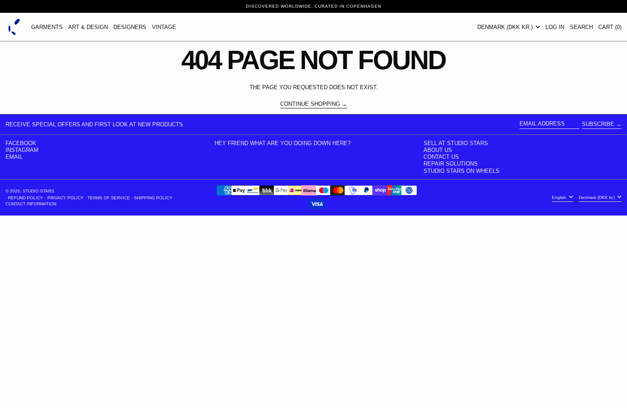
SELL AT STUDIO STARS (456, 143)
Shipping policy (153, 197)
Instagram (22, 150)
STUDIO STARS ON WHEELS (461, 171)
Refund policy (25, 197)
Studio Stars (38, 191)
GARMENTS (47, 27)
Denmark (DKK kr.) (505, 27)
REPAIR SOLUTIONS (451, 163)
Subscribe (598, 124)
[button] (581, 27)
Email (14, 157)
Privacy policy (65, 197)
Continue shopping (310, 104)
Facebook (21, 143)
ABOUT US (438, 150)
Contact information (31, 203)
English (560, 197)
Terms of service (108, 197)
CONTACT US (441, 157)
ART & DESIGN (88, 27)
